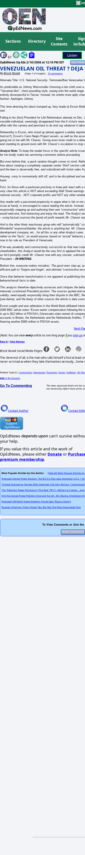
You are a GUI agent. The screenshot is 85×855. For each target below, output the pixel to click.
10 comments (55, 73)
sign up (78, 335)
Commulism (25, 372)
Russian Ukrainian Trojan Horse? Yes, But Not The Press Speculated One (41, 507)
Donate (55, 454)
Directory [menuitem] (36, 41)
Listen (72, 55)
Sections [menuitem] (13, 41)
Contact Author (18, 411)
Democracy (39, 372)
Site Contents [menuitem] (59, 41)
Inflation (71, 372)
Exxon (61, 372)
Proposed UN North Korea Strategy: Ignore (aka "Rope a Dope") (36, 501)
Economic (52, 372)
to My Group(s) (10, 378)
